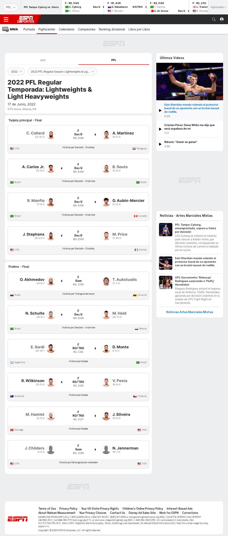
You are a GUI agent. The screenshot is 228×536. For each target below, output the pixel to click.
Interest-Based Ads (180, 508)
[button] (214, 19)
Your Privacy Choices (92, 512)
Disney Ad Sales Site (142, 512)
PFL (113, 60)
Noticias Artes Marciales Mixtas (189, 312)
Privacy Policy (68, 508)
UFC (43, 60)
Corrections (190, 512)
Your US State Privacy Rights (100, 508)
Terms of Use (47, 508)
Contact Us (117, 512)
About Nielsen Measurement (56, 512)
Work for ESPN (169, 512)
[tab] (43, 60)
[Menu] (6, 19)
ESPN (25, 19)
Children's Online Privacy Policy (142, 508)
